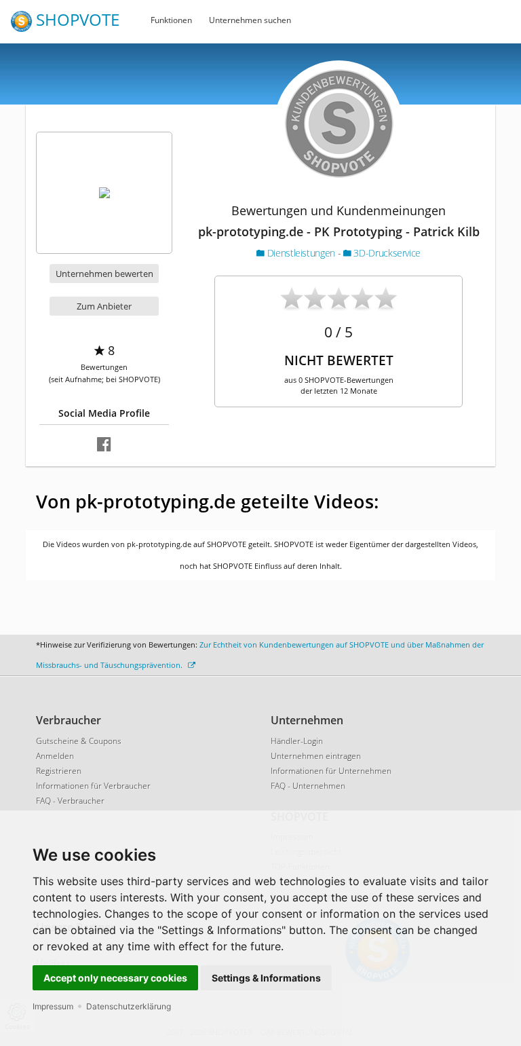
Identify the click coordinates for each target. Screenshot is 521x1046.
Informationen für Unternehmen (331, 771)
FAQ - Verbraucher (70, 800)
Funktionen (171, 20)
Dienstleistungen (301, 252)
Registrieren (58, 771)
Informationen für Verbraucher (93, 785)
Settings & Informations (266, 978)
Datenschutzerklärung (128, 1006)
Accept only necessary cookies (115, 978)
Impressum (53, 1006)
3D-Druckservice (386, 252)
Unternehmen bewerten (104, 273)
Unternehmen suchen (250, 20)
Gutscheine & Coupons (78, 741)
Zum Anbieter (104, 306)
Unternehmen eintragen (316, 756)
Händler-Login (297, 741)
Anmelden (55, 756)
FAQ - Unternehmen (308, 785)
